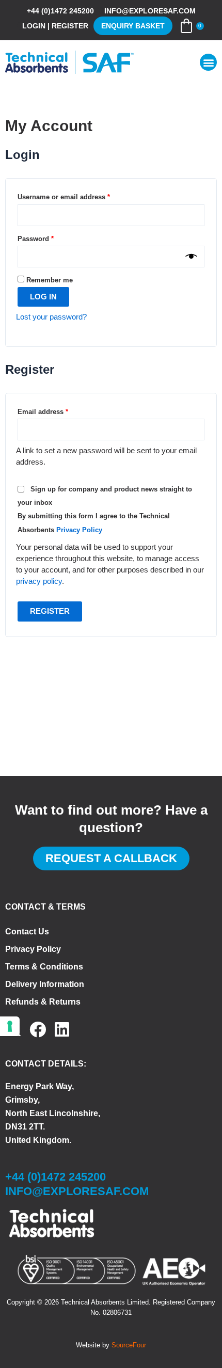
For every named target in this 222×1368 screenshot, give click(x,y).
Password (50, 237)
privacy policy (39, 581)
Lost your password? (51, 317)
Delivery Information (44, 984)
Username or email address (78, 195)
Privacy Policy (79, 530)
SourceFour (129, 1345)
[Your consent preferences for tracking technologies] (10, 1026)
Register (50, 611)
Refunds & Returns (43, 1001)
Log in (43, 297)
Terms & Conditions (44, 966)
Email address (57, 410)
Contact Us (27, 931)
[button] (208, 62)
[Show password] (191, 256)
